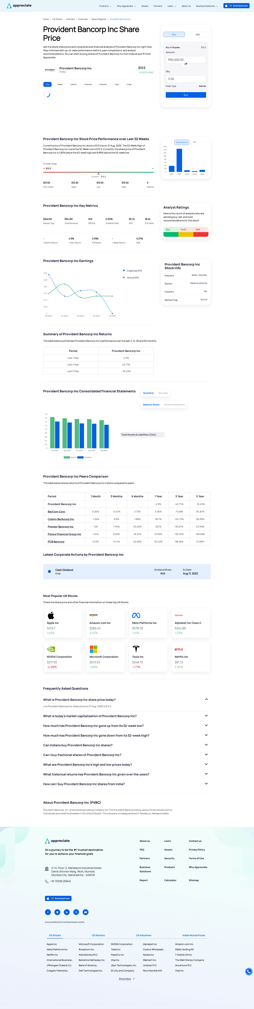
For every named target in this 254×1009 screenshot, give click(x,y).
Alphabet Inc (150, 944)
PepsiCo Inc (117, 954)
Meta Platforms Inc (57, 949)
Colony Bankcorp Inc (61, 519)
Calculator (170, 880)
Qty (168, 71)
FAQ (142, 849)
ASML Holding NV (184, 949)
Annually (163, 393)
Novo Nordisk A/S (152, 970)
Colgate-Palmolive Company (57, 970)
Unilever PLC (150, 965)
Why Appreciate (125, 6)
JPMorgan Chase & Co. (59, 965)
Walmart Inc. (150, 960)
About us (145, 841)
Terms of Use (196, 858)
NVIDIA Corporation (122, 944)
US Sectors (98, 935)
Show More (125, 978)
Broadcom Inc (86, 949)
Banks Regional (99, 19)
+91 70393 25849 (60, 881)
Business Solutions (205, 6)
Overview (70, 19)
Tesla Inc (116, 949)
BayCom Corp (56, 511)
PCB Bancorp (56, 541)
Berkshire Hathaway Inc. (92, 960)
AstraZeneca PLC (88, 954)
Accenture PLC (183, 965)
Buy (186, 95)
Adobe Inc (148, 954)
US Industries (143, 935)
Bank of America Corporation (87, 965)
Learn (170, 6)
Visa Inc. (115, 960)
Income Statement (174, 404)
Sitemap (194, 880)
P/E (194, 142)
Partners (158, 6)
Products (103, 6)
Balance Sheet (151, 404)
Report (144, 880)
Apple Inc (52, 944)
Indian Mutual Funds (193, 935)
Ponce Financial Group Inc (64, 534)
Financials (83, 19)
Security (169, 858)
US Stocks (57, 19)
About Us (186, 6)
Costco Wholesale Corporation (153, 949)
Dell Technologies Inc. (91, 970)
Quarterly (148, 393)
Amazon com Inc (184, 944)
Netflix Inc (52, 954)
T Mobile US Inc (183, 954)
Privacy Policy (197, 849)
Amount (170, 52)
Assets (145, 6)
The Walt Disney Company (189, 960)
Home (46, 19)
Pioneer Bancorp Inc (61, 526)
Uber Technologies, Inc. (124, 965)
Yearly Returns (182, 142)
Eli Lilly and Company (122, 970)
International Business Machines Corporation (59, 960)
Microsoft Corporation (91, 944)
